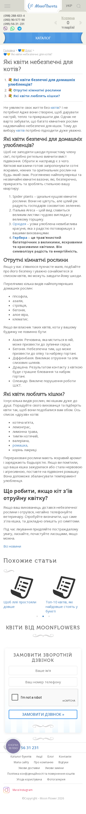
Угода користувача (29, 779)
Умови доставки (29, 768)
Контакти (65, 756)
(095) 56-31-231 (14, 24)
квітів (55, 107)
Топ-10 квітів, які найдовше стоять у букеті (62, 606)
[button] (37, 616)
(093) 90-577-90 (14, 20)
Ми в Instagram (23, 790)
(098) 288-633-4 (14, 15)
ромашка (20, 445)
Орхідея (19, 223)
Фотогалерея (56, 779)
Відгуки (63, 762)
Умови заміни (54, 768)
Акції (39, 756)
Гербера (20, 237)
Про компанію (43, 762)
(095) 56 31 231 (24, 747)
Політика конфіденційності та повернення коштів (41, 774)
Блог (50, 756)
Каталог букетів (21, 756)
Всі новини (12, 546)
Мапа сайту (21, 762)
